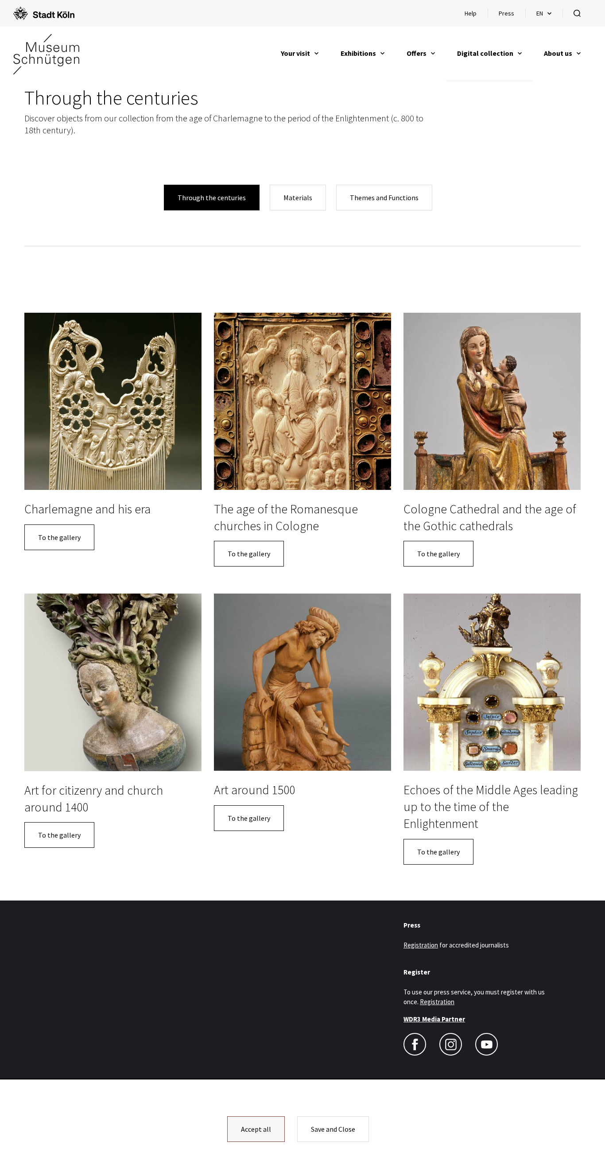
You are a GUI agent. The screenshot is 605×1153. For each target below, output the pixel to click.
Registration (420, 945)
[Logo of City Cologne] (43, 13)
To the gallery (59, 537)
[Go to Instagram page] (450, 1044)
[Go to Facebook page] (414, 1044)
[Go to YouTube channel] (486, 1044)
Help (476, 15)
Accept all (256, 1129)
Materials (297, 197)
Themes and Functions (384, 197)
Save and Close (333, 1129)
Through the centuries (212, 197)
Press (506, 13)
